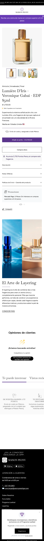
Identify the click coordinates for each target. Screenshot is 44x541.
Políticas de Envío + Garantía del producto (16, 182)
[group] (22, 2)
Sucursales (6, 499)
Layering (5, 506)
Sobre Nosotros (8, 495)
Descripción (6, 165)
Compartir (8, 209)
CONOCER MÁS (8, 311)
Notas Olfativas (7, 174)
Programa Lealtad (8, 502)
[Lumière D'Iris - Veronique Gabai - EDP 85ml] (11, 73)
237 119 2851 (10, 486)
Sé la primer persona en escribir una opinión (22, 359)
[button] (36, 10)
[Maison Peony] (22, 10)
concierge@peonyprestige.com (17, 488)
